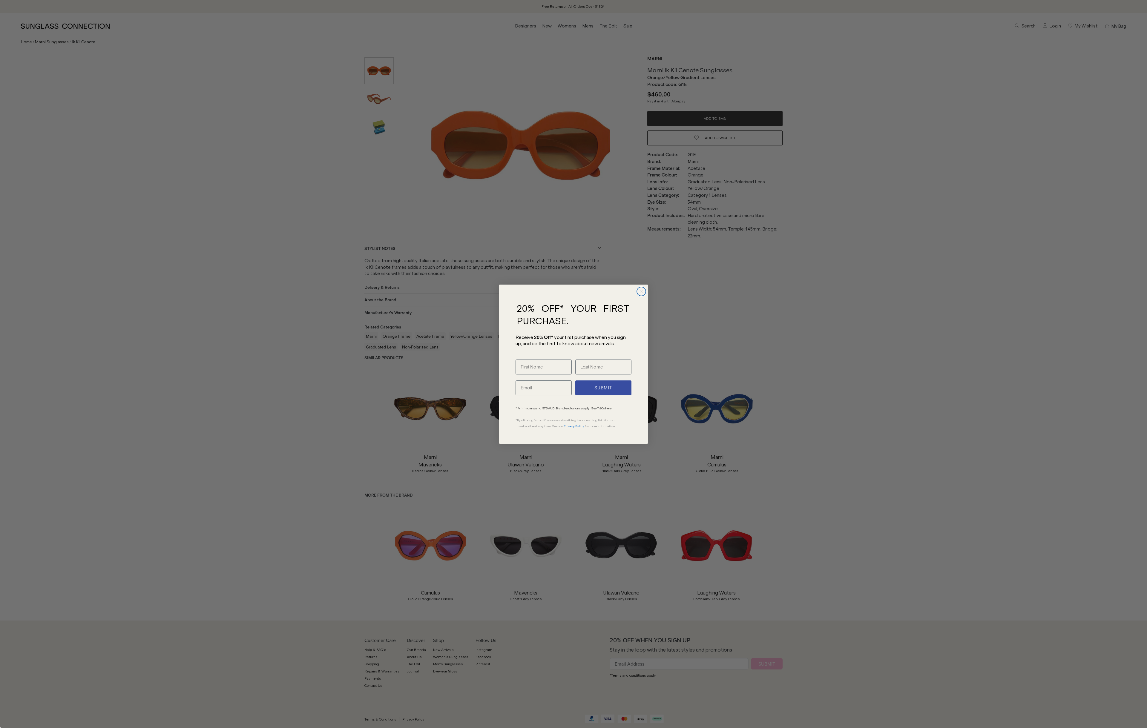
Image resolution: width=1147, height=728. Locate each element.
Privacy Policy (574, 426)
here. (608, 408)
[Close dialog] (641, 291)
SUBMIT (603, 388)
